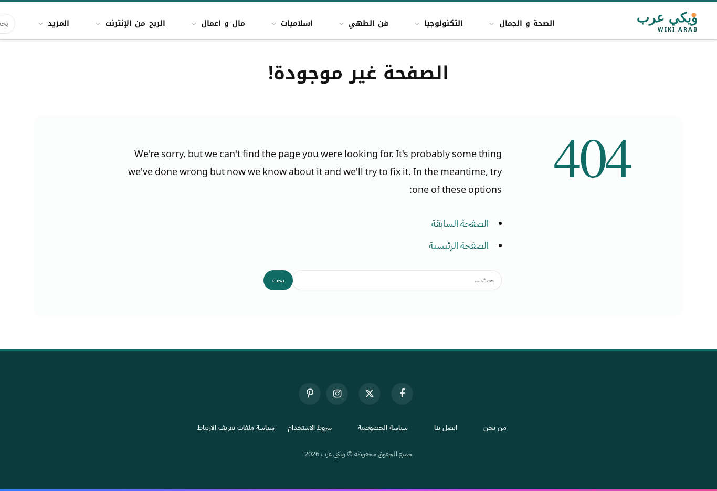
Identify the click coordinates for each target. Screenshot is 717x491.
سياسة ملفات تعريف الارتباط (236, 428)
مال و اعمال (223, 23)
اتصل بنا (445, 428)
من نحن (495, 428)
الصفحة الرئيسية (459, 245)
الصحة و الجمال (527, 23)
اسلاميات (297, 23)
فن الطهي (368, 23)
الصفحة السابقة (460, 223)
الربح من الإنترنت (135, 23)
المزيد (58, 23)
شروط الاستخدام (310, 428)
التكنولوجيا (443, 23)
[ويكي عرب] (637, 24)
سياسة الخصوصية (383, 428)
